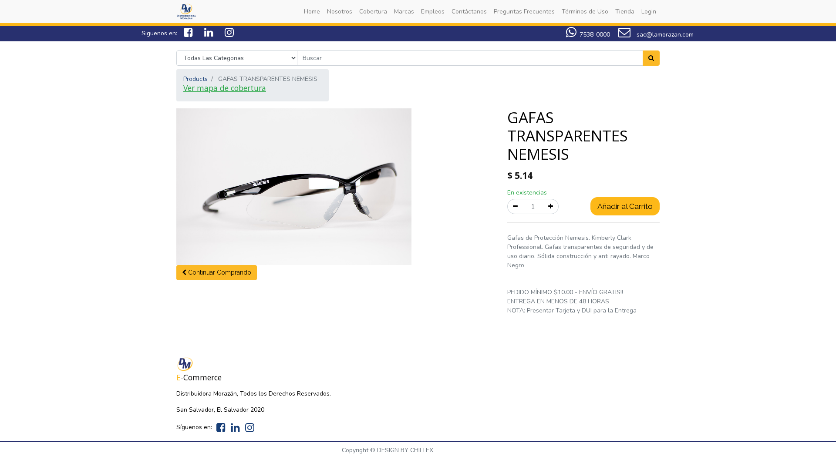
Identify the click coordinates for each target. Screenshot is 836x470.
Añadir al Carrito (625, 206)
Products (195, 79)
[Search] (651, 58)
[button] (216, 272)
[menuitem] (312, 11)
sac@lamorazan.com (664, 34)
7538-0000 (595, 34)
